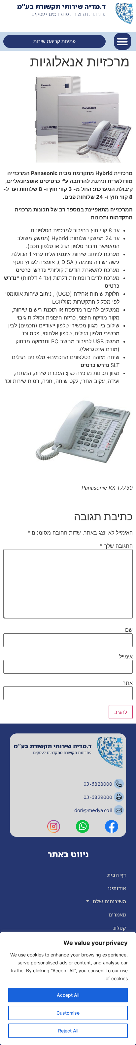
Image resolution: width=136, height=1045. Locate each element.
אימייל (126, 656)
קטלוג (119, 927)
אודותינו (117, 888)
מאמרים (117, 914)
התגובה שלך (116, 545)
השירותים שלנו (109, 901)
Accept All (68, 995)
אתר (128, 683)
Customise (68, 1013)
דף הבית (116, 875)
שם (129, 629)
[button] (122, 41)
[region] (68, 988)
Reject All (68, 1030)
